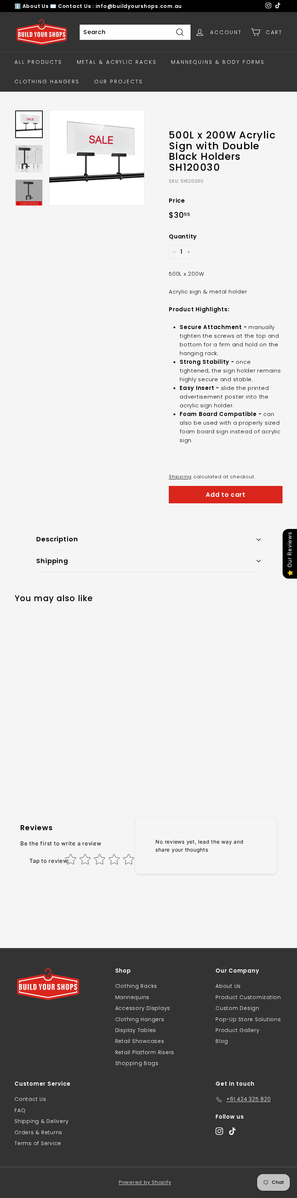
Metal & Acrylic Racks (117, 62)
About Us (36, 6)
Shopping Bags (137, 1063)
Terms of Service (37, 1143)
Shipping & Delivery (41, 1121)
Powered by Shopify (145, 1182)
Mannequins (132, 997)
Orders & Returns (38, 1132)
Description (57, 539)
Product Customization (248, 997)
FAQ (19, 1110)
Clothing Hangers (47, 81)
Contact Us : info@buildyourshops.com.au (120, 6)
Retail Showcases (139, 1041)
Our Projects (118, 81)
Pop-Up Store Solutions (248, 1019)
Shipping (180, 477)
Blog (222, 1041)
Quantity (183, 236)
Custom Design (237, 1008)
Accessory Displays (143, 1008)
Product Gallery (237, 1030)
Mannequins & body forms (217, 62)
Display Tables (135, 1030)
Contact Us (30, 1099)
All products (38, 62)
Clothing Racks (136, 986)
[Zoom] (96, 157)
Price (177, 200)
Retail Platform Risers (145, 1052)
